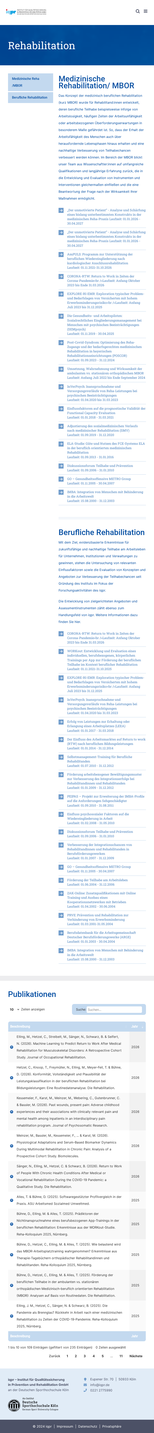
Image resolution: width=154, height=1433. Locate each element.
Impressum (65, 1426)
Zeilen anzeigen (32, 1009)
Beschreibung (20, 1026)
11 (121, 1356)
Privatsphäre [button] (111, 1426)
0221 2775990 (101, 1390)
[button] (102, 217)
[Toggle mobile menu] (146, 11)
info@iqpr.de (99, 1385)
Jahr (134, 1026)
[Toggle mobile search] (138, 11)
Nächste (136, 1356)
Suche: (81, 1009)
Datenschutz (87, 1426)
